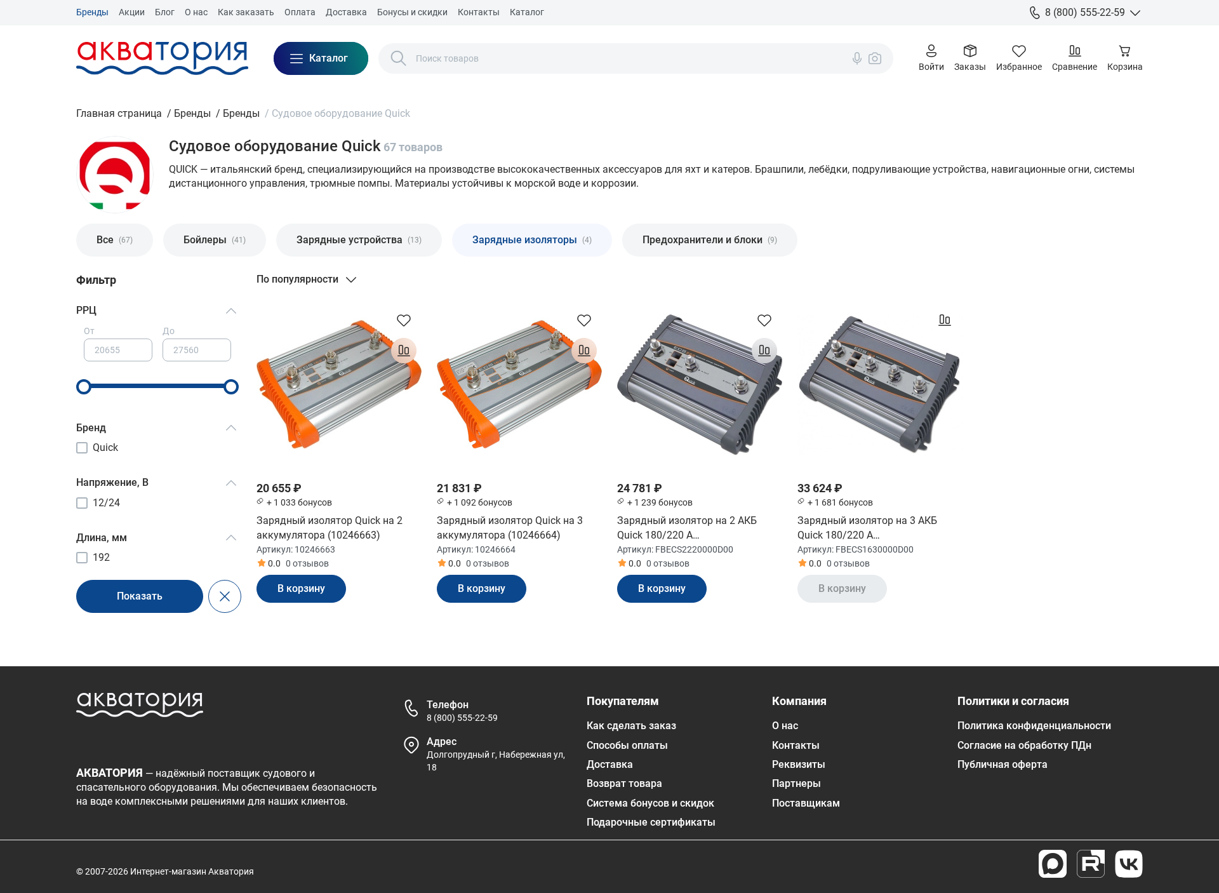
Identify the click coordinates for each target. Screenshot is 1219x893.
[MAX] (1053, 864)
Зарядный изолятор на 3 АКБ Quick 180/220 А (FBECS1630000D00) (867, 528)
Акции (132, 12)
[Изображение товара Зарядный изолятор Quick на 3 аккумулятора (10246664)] (519, 384)
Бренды (92, 12)
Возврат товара (624, 783)
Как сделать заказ (631, 726)
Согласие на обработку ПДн (1024, 745)
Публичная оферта (1002, 764)
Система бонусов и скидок (650, 803)
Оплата (300, 12)
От (89, 331)
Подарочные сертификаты (651, 822)
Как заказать (246, 12)
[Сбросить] (224, 596)
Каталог (527, 12)
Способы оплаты (627, 745)
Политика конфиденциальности (1034, 726)
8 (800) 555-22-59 (462, 718)
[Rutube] (1091, 864)
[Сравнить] (403, 350)
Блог (165, 12)
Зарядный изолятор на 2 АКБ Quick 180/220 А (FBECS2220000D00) (687, 528)
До (169, 331)
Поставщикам (806, 803)
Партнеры (796, 783)
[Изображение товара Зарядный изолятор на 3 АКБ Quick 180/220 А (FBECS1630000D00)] (880, 384)
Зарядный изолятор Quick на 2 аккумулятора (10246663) (329, 527)
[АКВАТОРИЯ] (162, 58)
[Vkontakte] (1129, 864)
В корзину (301, 588)
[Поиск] (399, 58)
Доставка (346, 12)
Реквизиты (798, 764)
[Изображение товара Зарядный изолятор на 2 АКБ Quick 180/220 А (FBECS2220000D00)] (699, 384)
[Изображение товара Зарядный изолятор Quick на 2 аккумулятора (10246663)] (339, 384)
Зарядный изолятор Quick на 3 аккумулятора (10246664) (510, 527)
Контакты (479, 12)
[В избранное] (403, 320)
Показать (140, 596)
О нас (196, 12)
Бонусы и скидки (412, 12)
